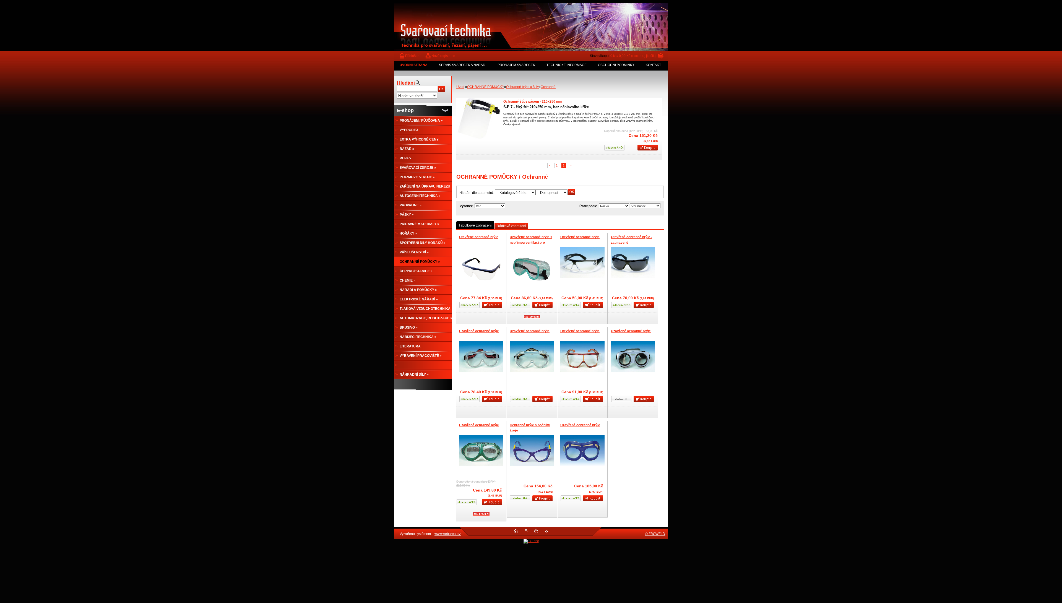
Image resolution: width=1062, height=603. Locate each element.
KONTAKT (653, 65)
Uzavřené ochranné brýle (479, 331)
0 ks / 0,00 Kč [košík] (632, 56)
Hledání (406, 83)
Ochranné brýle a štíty (522, 87)
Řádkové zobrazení (511, 226)
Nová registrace (443, 56)
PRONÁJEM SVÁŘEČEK (516, 65)
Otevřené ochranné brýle (478, 237)
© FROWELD (655, 534)
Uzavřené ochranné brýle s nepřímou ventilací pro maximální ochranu (531, 242)
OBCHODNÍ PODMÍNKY (616, 65)
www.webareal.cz (447, 534)
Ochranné (548, 87)
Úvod (460, 87)
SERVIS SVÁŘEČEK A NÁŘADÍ (462, 65)
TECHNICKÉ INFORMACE (566, 65)
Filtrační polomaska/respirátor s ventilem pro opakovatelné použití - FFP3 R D (564, 101)
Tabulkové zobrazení (475, 225)
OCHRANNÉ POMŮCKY (485, 87)
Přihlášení (412, 56)
